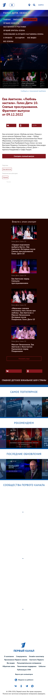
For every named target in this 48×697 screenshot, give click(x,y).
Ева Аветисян (7, 169)
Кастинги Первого (36, 660)
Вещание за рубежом (25, 680)
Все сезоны (8, 41)
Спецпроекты (21, 656)
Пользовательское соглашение (29, 663)
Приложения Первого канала (15, 660)
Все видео (11, 663)
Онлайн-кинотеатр (36, 656)
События (42, 666)
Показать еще (24, 359)
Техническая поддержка (26, 666)
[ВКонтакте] (11, 125)
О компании (9, 656)
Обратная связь (9, 666)
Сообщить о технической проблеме (33, 91)
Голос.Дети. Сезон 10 (17, 13)
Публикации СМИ (24, 670)
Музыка (5, 177)
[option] (11, 80)
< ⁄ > (34, 125)
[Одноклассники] (24, 125)
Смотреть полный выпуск (24, 156)
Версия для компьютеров (24, 674)
